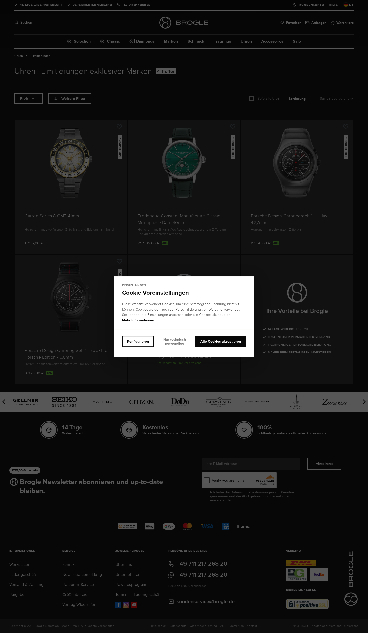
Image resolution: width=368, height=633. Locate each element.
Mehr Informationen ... (140, 320)
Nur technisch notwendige (174, 341)
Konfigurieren (138, 341)
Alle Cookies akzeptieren (220, 341)
